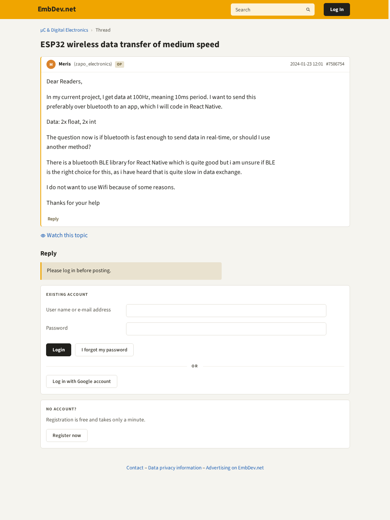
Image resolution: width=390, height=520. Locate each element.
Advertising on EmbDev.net (235, 467)
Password (57, 328)
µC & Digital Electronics (64, 30)
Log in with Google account (82, 381)
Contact (135, 467)
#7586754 (335, 64)
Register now (67, 435)
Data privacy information (174, 467)
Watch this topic (67, 235)
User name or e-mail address (78, 310)
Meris (65, 64)
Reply (53, 218)
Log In (337, 9)
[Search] (308, 9)
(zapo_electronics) (93, 64)
